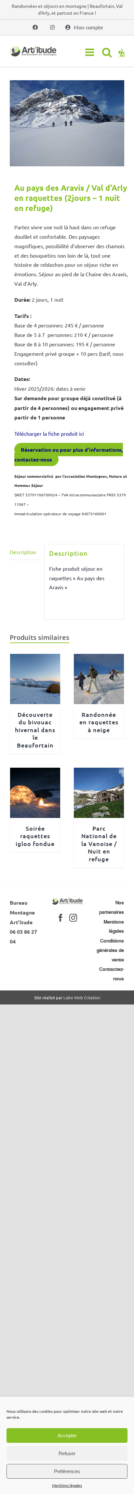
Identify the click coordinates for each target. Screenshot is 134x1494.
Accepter (67, 1435)
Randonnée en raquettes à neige (98, 722)
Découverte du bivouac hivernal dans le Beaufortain (35, 730)
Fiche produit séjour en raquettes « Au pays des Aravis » (76, 578)
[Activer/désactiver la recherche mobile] (107, 52)
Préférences (67, 1471)
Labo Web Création (81, 997)
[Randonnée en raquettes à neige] (99, 658)
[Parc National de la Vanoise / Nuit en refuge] (99, 772)
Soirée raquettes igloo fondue (35, 835)
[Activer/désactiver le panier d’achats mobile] (121, 52)
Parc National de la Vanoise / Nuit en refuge (99, 843)
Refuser (67, 1453)
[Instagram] (73, 918)
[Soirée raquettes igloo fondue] (35, 772)
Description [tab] (23, 552)
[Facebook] (60, 918)
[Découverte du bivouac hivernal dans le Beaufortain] (35, 658)
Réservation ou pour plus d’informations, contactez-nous (68, 454)
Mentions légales (67, 1485)
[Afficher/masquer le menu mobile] (90, 52)
